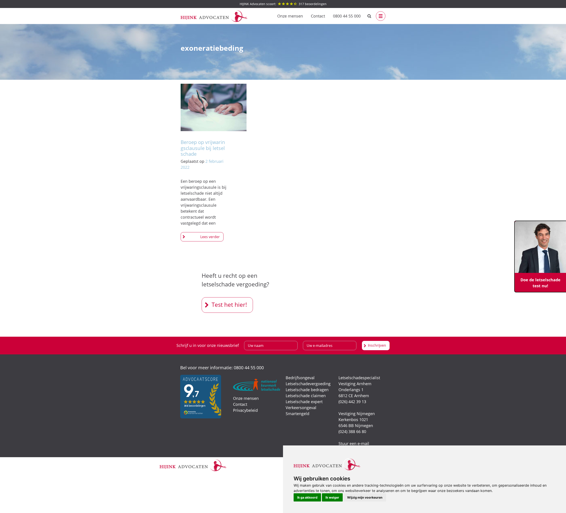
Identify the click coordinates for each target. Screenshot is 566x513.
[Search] (369, 16)
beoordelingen (283, 4)
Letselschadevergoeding (308, 383)
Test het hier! (229, 305)
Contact (318, 16)
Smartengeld (297, 413)
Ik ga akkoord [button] (307, 497)
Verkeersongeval (301, 407)
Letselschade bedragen (307, 389)
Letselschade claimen (306, 395)
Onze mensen (290, 16)
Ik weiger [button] (332, 497)
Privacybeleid (245, 410)
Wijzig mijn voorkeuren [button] (364, 497)
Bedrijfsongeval (300, 377)
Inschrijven (377, 345)
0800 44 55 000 (347, 16)
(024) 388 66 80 (352, 431)
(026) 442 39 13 (352, 401)
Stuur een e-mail (353, 443)
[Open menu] (380, 16)
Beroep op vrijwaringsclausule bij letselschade (203, 148)
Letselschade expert (304, 401)
